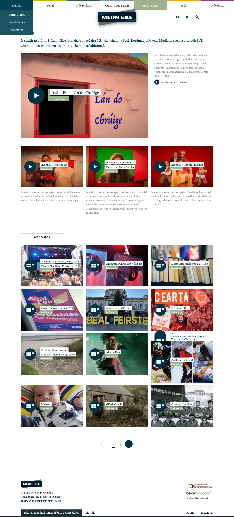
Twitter (187, 17)
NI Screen (199, 486)
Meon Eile (31, 484)
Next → (128, 444)
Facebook (177, 17)
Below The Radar (198, 493)
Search (197, 17)
